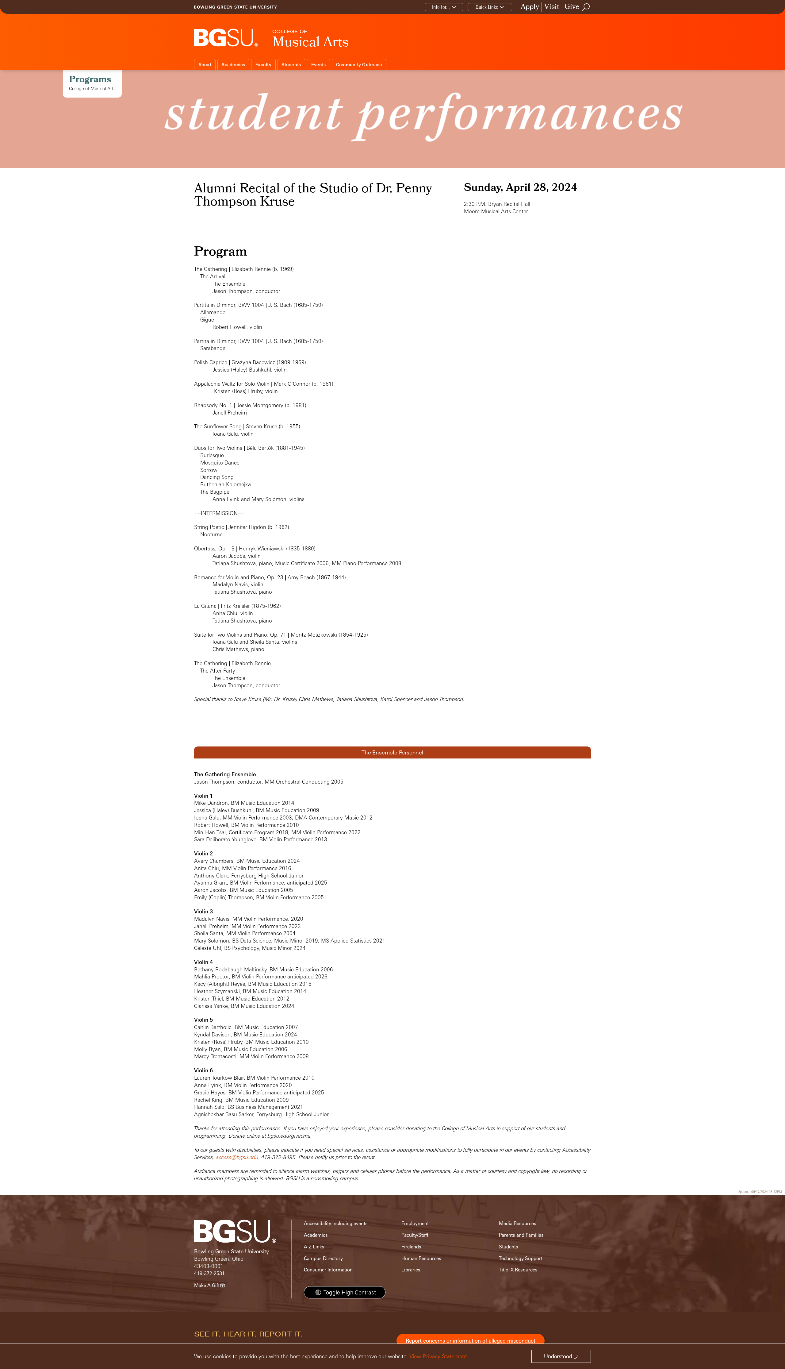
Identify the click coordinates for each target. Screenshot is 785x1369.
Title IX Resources (518, 1270)
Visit (551, 7)
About (204, 64)
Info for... (441, 7)
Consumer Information (328, 1270)
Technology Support (520, 1258)
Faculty (263, 64)
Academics (233, 64)
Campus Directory (323, 1258)
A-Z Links (314, 1247)
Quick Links (487, 7)
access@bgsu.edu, (238, 1157)
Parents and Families (521, 1235)
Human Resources (421, 1258)
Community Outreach (359, 64)
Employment (415, 1223)
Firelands (411, 1247)
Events (318, 64)
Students (291, 64)
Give (572, 7)
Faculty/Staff (414, 1235)
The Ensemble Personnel (392, 752)
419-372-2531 (209, 1273)
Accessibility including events (336, 1223)
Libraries (410, 1270)
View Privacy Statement (438, 1356)
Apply (530, 7)
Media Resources (517, 1223)
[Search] (586, 7)
